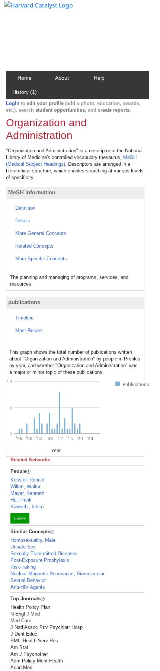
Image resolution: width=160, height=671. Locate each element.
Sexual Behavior (28, 580)
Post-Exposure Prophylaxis (39, 560)
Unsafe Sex (23, 547)
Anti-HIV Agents (27, 587)
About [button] (62, 78)
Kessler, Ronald (27, 480)
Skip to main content (31, 9)
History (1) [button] (24, 92)
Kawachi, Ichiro (27, 506)
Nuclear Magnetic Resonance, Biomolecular (57, 573)
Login (12, 103)
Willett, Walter (25, 486)
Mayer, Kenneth (27, 493)
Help (99, 78)
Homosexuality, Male (32, 540)
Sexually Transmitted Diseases (44, 553)
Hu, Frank (21, 500)
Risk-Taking (23, 567)
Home (24, 78)
